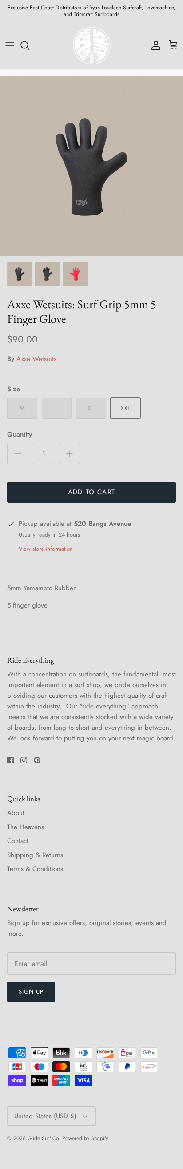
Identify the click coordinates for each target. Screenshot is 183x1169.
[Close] (163, 518)
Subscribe (91, 618)
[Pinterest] (105, 645)
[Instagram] (91, 645)
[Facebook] (78, 645)
